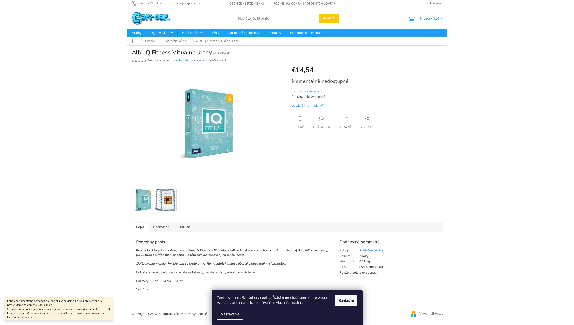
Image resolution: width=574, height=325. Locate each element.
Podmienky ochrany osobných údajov (304, 4)
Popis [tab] (140, 227)
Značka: (217, 60)
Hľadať (329, 18)
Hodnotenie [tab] (161, 227)
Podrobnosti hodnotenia (188, 60)
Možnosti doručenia (305, 91)
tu (301, 302)
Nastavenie (230, 314)
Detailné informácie (305, 105)
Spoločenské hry (371, 250)
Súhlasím (346, 300)
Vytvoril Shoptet (431, 314)
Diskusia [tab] (184, 227)
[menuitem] (136, 33)
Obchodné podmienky (246, 4)
